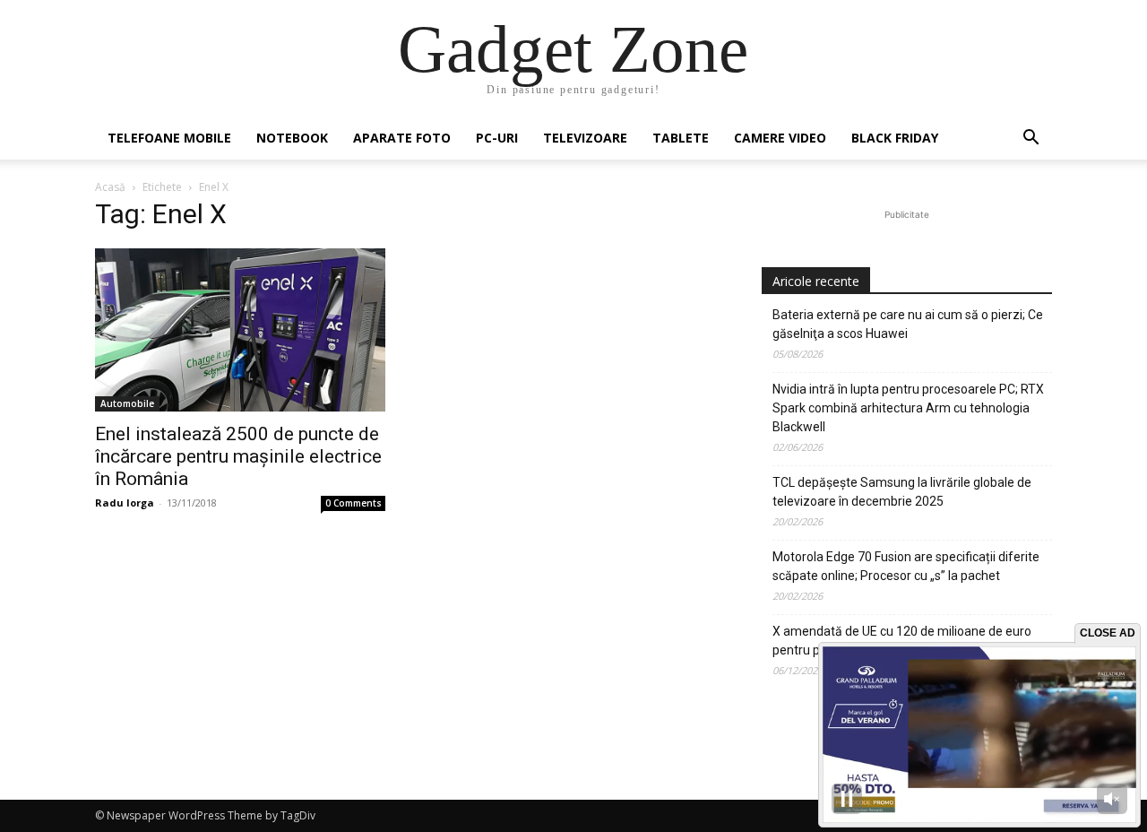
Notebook (292, 137)
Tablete (680, 137)
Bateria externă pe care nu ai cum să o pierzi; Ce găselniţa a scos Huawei (907, 324)
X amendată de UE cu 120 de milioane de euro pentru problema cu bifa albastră (901, 640)
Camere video (780, 137)
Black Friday (894, 137)
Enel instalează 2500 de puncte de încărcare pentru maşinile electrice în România (238, 456)
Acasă (110, 187)
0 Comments (353, 503)
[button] (1030, 139)
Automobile (127, 403)
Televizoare (585, 137)
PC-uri (497, 137)
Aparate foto (402, 137)
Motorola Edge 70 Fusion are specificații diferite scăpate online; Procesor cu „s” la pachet (905, 566)
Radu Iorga (124, 502)
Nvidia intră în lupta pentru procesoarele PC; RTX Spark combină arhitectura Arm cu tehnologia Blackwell (908, 408)
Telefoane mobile (169, 137)
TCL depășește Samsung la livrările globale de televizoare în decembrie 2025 (901, 491)
